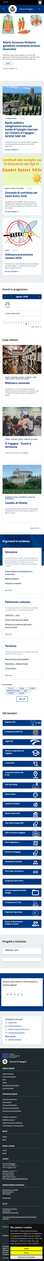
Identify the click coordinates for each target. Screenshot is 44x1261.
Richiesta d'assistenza (9, 1209)
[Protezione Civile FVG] (35, 732)
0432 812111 (19, 1029)
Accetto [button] (26, 1249)
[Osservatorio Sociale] (35, 862)
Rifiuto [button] (26, 1253)
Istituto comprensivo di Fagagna (14, 752)
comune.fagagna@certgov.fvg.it (17, 1178)
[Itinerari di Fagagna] (35, 852)
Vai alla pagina (11, 150)
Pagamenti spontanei (13, 912)
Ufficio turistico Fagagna (15, 832)
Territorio (10, 646)
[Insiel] (6, 1258)
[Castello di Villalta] (35, 804)
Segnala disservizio (14, 1039)
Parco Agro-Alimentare (14, 871)
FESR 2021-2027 (12, 950)
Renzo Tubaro (10, 794)
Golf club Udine (11, 784)
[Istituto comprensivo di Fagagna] (35, 753)
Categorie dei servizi (9, 1094)
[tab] (4, 322)
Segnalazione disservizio (10, 1212)
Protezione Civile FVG (13, 731)
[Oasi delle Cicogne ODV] (35, 824)
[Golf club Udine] (35, 785)
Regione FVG (10, 722)
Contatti (5, 1159)
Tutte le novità (9, 69)
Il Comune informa (10, 118)
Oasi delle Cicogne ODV (14, 822)
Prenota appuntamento (16, 1032)
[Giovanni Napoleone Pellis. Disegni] (35, 892)
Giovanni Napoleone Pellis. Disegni (16, 891)
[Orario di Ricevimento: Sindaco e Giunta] (35, 923)
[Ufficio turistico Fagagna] (35, 833)
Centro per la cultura (22, 379)
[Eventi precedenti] (4, 296)
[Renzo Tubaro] (35, 795)
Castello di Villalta (16, 503)
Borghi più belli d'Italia (14, 880)
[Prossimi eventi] (39, 296)
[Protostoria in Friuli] (35, 903)
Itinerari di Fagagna (13, 851)
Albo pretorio (6, 1193)
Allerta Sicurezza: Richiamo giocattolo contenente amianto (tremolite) (21, 45)
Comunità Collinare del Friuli (14, 773)
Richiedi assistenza (14, 1026)
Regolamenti (6, 1198)
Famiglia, (8, 188)
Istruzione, (28, 377)
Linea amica (10, 762)
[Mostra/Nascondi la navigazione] (3, 9)
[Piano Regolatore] (35, 843)
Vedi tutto (35, 327)
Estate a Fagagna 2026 (13, 313)
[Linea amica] (35, 763)
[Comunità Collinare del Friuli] (35, 774)
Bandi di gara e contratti (10, 1190)
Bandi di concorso (8, 1192)
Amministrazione (8, 1068)
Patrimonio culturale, (18, 377)
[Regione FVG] (35, 722)
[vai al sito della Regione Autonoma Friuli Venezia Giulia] (5, 2)
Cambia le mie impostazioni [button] (26, 1257)
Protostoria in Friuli (13, 902)
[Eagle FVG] (35, 742)
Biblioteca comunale (17, 383)
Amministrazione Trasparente (13, 1185)
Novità (4, 1131)
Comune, (8, 377)
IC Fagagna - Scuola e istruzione (18, 445)
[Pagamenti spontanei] (35, 912)
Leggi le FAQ (12, 1022)
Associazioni (20, 188)
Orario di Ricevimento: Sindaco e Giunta (14, 922)
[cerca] (39, 9)
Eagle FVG (9, 741)
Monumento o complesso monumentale (20, 498)
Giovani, (13, 188)
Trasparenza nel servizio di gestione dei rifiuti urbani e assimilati (19, 1218)
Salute (7, 250)
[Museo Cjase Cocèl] (35, 814)
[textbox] (18, 994)
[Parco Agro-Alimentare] (35, 872)
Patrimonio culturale (17, 602)
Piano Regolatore (12, 842)
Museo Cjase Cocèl (12, 813)
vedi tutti (22, 699)
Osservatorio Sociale (13, 861)
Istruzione (11, 552)
